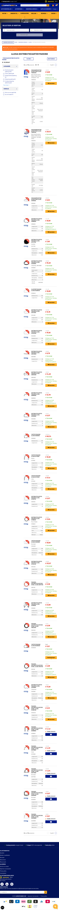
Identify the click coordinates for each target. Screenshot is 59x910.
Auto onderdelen (6, 9)
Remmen (43, 13)
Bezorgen (2, 857)
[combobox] (17, 30)
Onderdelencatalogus (8, 42)
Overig (53, 13)
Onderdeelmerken (31, 9)
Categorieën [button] (7, 66)
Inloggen (54, 9)
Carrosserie (24, 13)
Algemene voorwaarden (5, 868)
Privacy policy (3, 871)
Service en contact (4, 866)
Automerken (18, 9)
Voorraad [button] (6, 88)
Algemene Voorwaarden (33, 896)
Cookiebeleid (3, 873)
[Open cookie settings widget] (2, 907)
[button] (6, 85)
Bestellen (2, 853)
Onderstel (14, 13)
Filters (29, 58)
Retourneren (3, 859)
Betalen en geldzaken (5, 855)
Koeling (34, 13)
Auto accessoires (46, 9)
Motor (4, 13)
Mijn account (3, 862)
